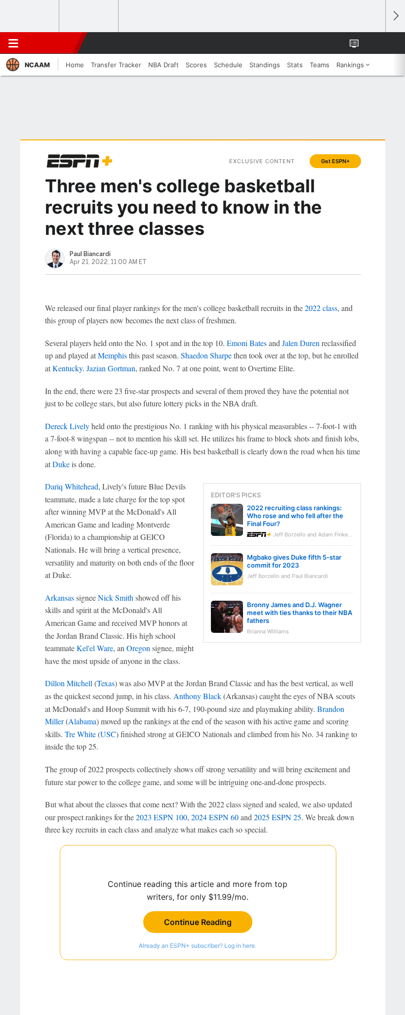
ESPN (53, 43)
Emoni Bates (247, 343)
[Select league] (30, 16)
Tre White (80, 734)
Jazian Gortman (110, 368)
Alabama (82, 721)
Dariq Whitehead (71, 486)
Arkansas (59, 597)
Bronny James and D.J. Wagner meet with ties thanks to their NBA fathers (299, 612)
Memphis (112, 355)
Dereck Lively (67, 426)
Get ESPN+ (335, 161)
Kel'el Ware (95, 648)
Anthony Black (197, 696)
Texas (106, 683)
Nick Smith (115, 597)
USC (108, 734)
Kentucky (67, 368)
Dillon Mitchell (68, 683)
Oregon (138, 648)
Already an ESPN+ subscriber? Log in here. (197, 945)
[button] (372, 43)
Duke (61, 464)
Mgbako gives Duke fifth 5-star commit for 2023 (294, 561)
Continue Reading (198, 922)
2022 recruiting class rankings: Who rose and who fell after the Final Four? (295, 516)
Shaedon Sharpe (206, 355)
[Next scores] (395, 16)
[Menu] (13, 43)
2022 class (321, 308)
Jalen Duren (301, 343)
